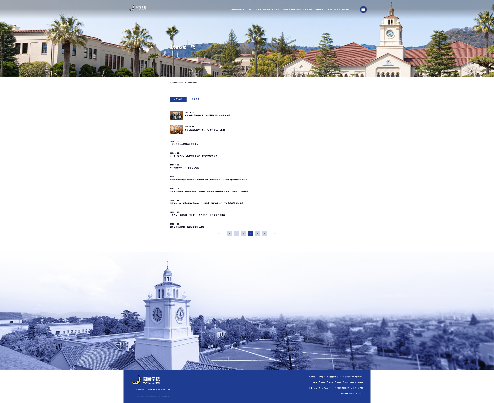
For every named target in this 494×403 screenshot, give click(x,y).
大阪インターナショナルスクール (321, 388)
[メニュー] (363, 9)
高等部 (339, 382)
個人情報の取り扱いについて (352, 394)
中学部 (331, 382)
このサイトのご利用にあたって (330, 377)
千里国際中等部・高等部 (354, 382)
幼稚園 (315, 382)
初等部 (323, 382)
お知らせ (178, 99)
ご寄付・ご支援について (354, 377)
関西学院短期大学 (343, 388)
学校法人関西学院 (176, 82)
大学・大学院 (358, 388)
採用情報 (195, 99)
